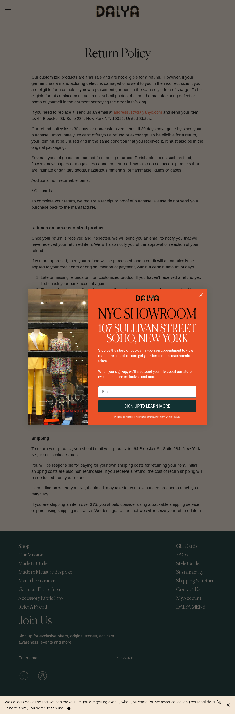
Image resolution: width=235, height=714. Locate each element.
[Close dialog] (201, 295)
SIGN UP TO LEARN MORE (147, 406)
